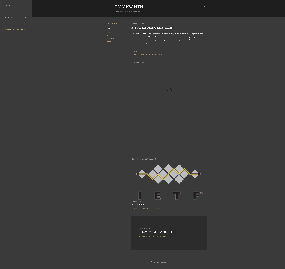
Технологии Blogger (160, 262)
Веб (108, 32)
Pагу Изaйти (129, 6)
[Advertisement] (169, 136)
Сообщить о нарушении (15, 29)
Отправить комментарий (150, 208)
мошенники (111, 35)
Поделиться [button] (112, 23)
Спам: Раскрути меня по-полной (164, 232)
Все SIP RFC (138, 204)
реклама (110, 38)
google (110, 41)
